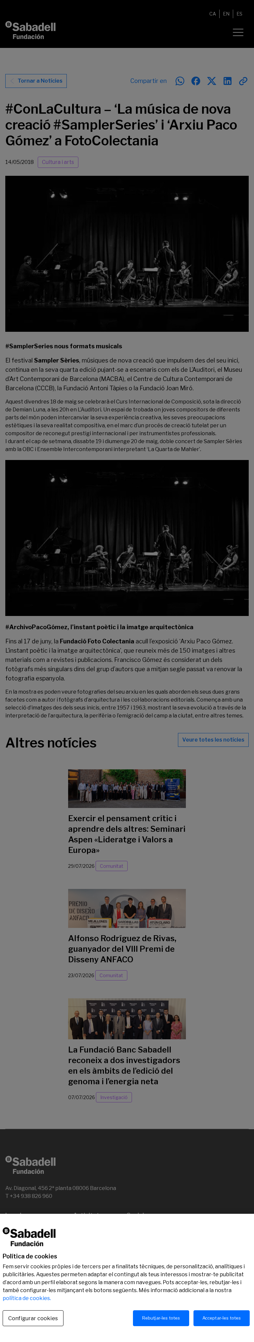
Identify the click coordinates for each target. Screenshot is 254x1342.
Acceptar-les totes (221, 1318)
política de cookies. (27, 1298)
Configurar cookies (33, 1318)
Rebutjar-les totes (161, 1318)
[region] (127, 1278)
